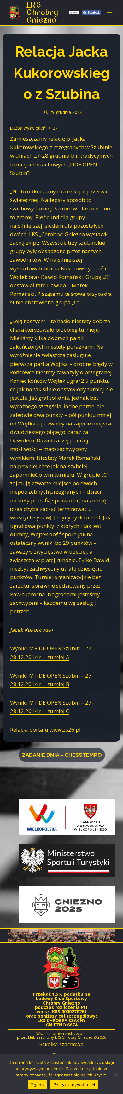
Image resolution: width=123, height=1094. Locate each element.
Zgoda (37, 1084)
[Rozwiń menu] (109, 12)
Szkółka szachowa (61, 1044)
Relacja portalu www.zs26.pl (45, 729)
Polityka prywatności (74, 1084)
